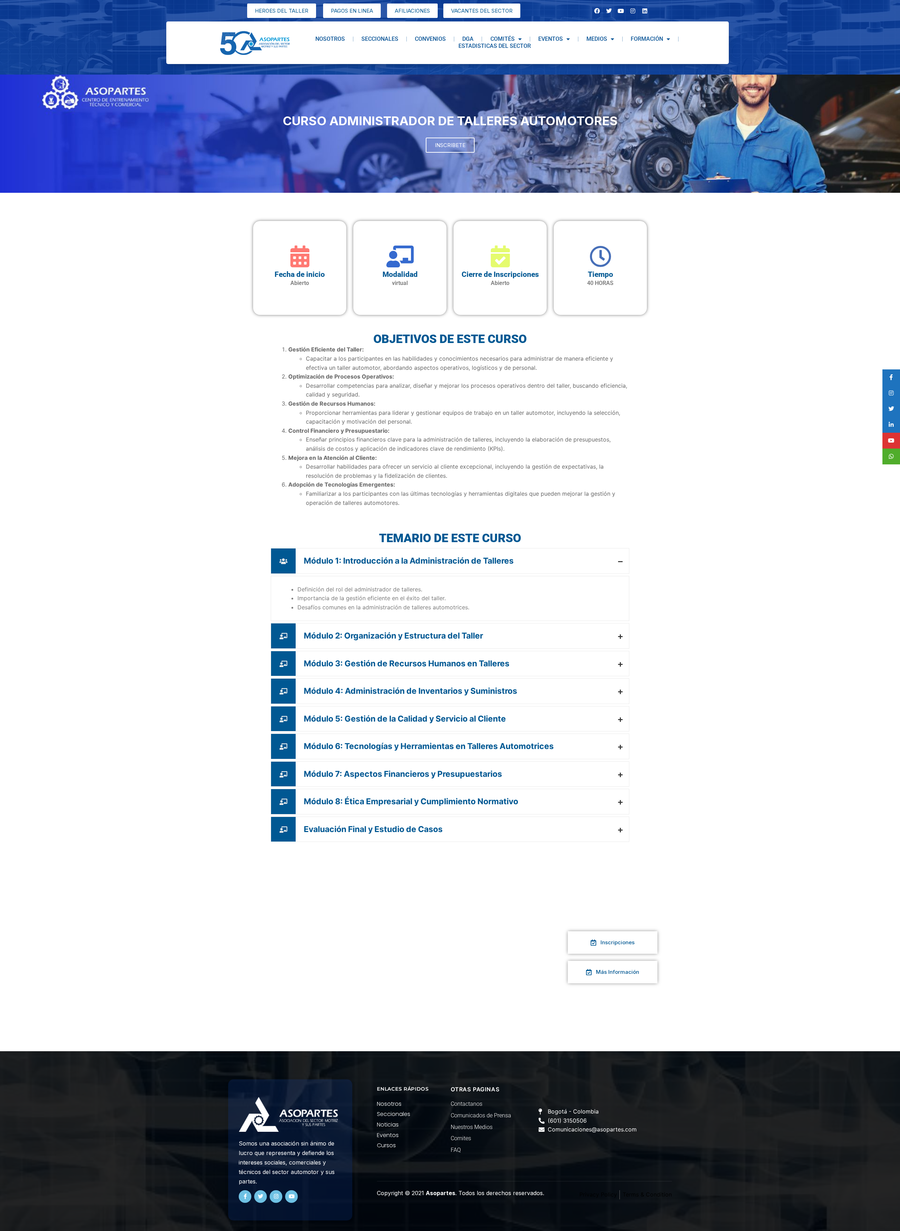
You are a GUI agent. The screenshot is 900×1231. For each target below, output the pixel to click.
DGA (468, 39)
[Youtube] (291, 1196)
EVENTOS (550, 39)
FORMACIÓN (647, 39)
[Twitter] (260, 1196)
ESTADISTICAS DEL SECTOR (494, 46)
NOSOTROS (330, 39)
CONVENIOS (430, 39)
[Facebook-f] (245, 1196)
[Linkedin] (645, 11)
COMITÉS (502, 39)
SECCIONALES (379, 39)
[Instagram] (633, 11)
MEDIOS (596, 39)
